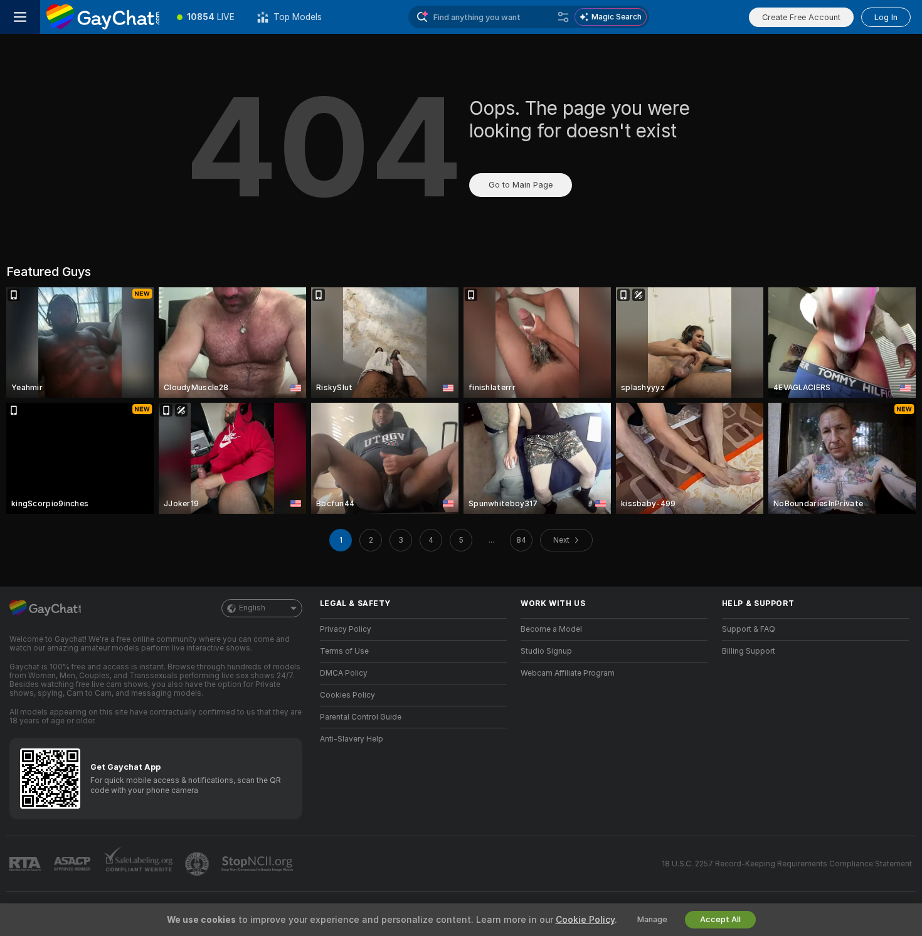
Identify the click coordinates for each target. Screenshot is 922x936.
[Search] (563, 17)
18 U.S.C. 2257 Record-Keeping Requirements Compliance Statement (787, 863)
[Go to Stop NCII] (258, 863)
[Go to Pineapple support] (198, 864)
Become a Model (551, 629)
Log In (886, 17)
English (252, 608)
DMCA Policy (344, 673)
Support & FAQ (748, 629)
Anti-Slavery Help (351, 739)
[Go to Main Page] (103, 17)
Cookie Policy (585, 920)
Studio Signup (546, 651)
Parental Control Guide (360, 717)
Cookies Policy (347, 695)
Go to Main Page (521, 184)
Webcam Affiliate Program (568, 673)
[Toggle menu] (20, 17)
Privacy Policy (345, 629)
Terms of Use (344, 651)
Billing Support (748, 651)
